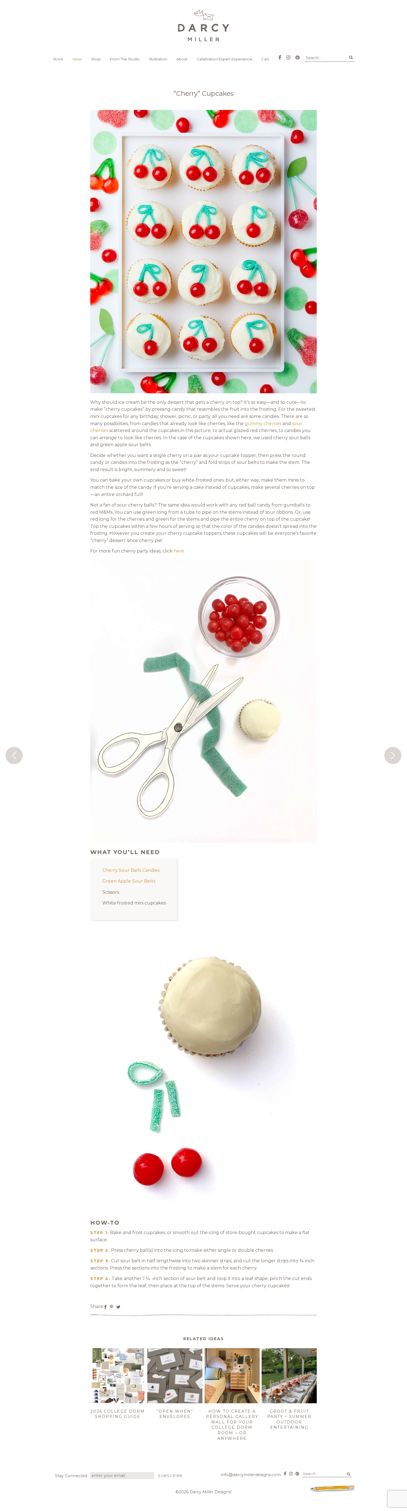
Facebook (280, 56)
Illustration (158, 59)
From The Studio (125, 59)
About (181, 59)
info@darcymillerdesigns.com (251, 1474)
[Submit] (350, 57)
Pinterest (297, 56)
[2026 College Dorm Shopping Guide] (117, 1402)
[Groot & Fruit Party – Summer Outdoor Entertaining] (289, 1402)
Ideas (77, 59)
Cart (265, 59)
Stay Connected (71, 1475)
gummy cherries (263, 423)
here (179, 551)
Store (58, 59)
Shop (96, 59)
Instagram (288, 56)
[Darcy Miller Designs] (203, 25)
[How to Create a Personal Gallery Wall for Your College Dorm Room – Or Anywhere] (232, 1402)
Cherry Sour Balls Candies (130, 870)
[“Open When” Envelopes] (174, 1402)
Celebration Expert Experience (224, 59)
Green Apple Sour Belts (128, 881)
